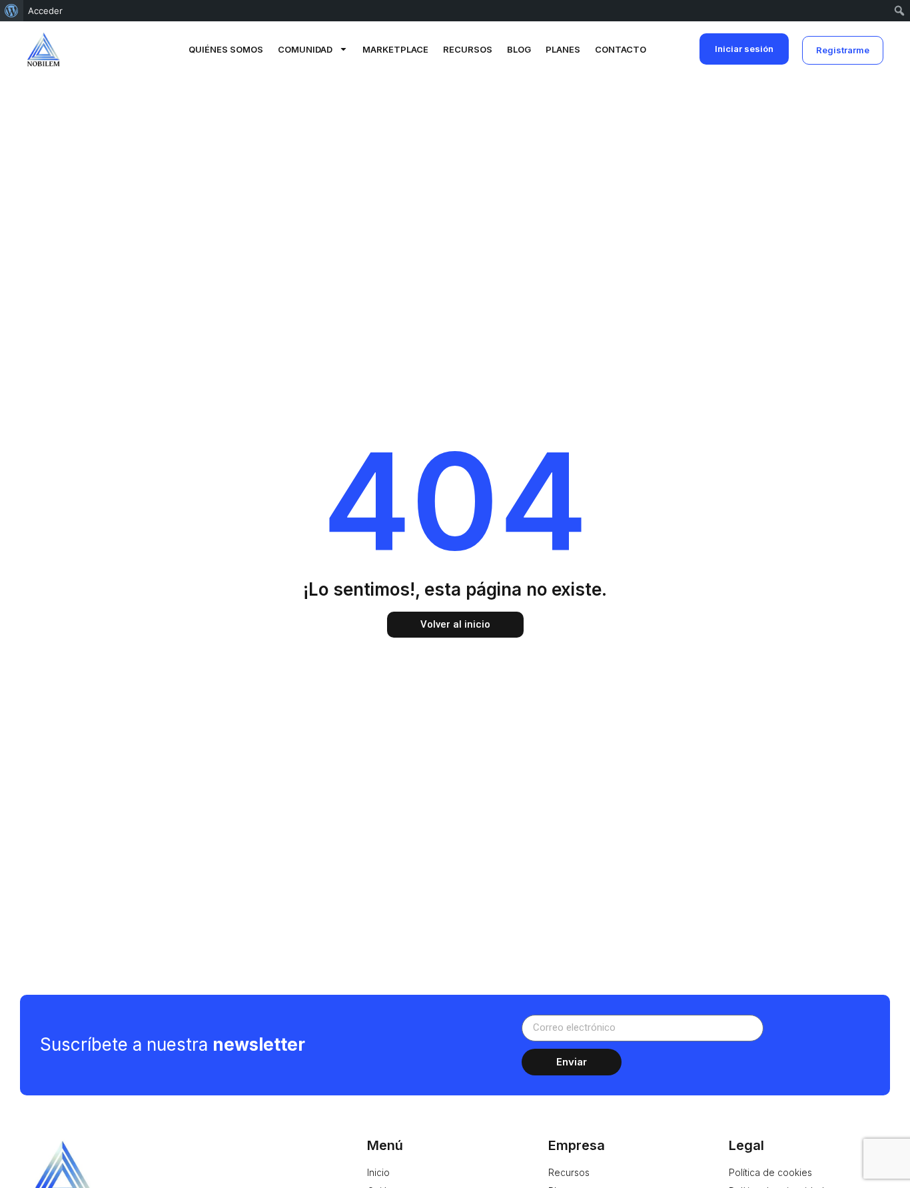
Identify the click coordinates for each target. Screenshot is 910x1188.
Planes (563, 49)
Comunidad (305, 49)
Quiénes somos (226, 49)
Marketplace (395, 49)
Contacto (620, 49)
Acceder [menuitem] (45, 10)
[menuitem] (11, 10)
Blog (519, 49)
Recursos (467, 49)
